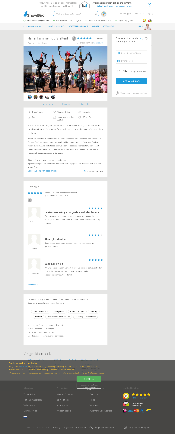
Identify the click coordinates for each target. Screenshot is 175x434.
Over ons (94, 394)
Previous (28, 70)
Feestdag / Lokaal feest (85, 316)
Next (103, 70)
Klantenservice (30, 410)
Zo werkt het (29, 394)
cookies (23, 366)
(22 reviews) (98, 38)
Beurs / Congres (77, 311)
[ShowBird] (34, 14)
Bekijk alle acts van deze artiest (42, 170)
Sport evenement (40, 311)
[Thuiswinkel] (149, 20)
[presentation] (131, 53)
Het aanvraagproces (33, 399)
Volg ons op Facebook (105, 427)
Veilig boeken (30, 405)
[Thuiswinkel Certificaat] (133, 403)
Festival (38, 316)
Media (92, 399)
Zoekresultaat (33, 26)
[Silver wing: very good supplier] (74, 38)
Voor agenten (63, 405)
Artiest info (84, 104)
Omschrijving (47, 104)
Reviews (66, 104)
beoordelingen (139, 398)
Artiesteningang (146, 13)
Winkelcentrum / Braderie (59, 316)
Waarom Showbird (65, 394)
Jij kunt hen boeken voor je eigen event (114, 6)
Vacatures (94, 405)
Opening (93, 311)
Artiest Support (64, 410)
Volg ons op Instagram (139, 427)
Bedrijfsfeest (59, 311)
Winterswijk (98, 43)
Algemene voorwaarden (101, 410)
